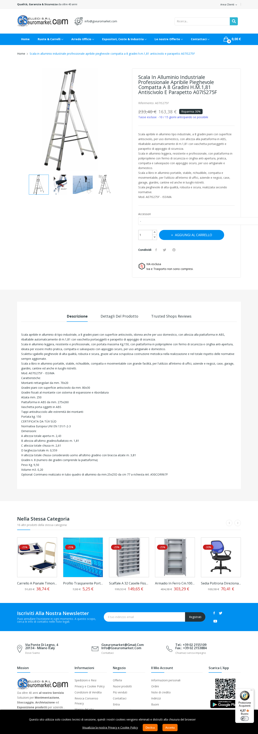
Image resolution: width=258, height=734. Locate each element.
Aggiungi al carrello (193, 235)
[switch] (245, 718)
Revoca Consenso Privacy (86, 700)
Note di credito (161, 692)
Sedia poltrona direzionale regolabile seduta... (221, 583)
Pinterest (174, 250)
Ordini (155, 686)
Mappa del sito (84, 709)
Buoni (155, 704)
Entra (116, 704)
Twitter (220, 613)
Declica (150, 727)
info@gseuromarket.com (101, 21)
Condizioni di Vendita (88, 692)
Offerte (117, 680)
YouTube (215, 621)
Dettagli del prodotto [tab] (119, 316)
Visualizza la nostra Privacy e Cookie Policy (110, 727)
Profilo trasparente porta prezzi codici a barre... (83, 583)
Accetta (170, 727)
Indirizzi (156, 698)
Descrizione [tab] (77, 316)
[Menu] (251, 691)
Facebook (214, 613)
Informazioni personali (165, 680)
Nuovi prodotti (122, 686)
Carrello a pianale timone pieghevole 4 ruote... (37, 583)
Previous (17, 120)
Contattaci (119, 698)
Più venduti (120, 692)
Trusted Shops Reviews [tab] (171, 316)
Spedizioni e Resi (85, 680)
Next (126, 120)
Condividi (156, 250)
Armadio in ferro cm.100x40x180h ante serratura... (175, 583)
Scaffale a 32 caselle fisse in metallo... (129, 583)
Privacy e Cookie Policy (90, 686)
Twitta (165, 250)
